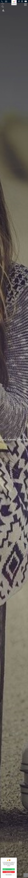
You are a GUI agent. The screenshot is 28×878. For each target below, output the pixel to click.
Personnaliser (9, 874)
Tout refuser (8, 872)
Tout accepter (9, 869)
